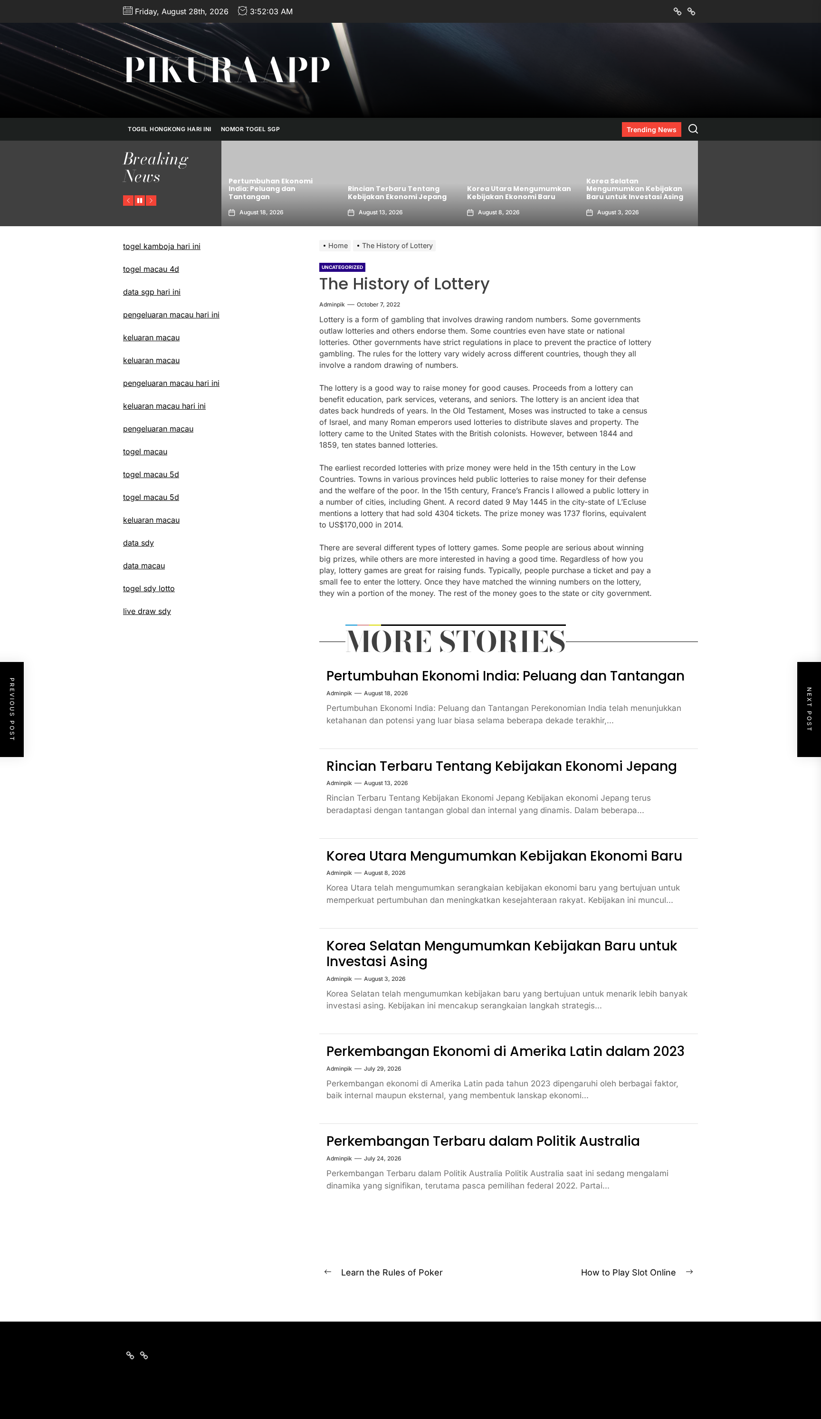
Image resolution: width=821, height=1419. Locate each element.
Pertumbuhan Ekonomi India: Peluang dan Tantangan (505, 676)
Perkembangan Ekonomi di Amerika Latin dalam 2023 (635, 192)
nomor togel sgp (250, 129)
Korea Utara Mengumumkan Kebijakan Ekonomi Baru (400, 192)
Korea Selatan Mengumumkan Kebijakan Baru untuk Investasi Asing (515, 189)
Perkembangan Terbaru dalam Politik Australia (483, 1141)
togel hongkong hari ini (169, 129)
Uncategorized (342, 267)
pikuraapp (227, 70)
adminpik (332, 304)
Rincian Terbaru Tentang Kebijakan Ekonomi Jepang (278, 192)
